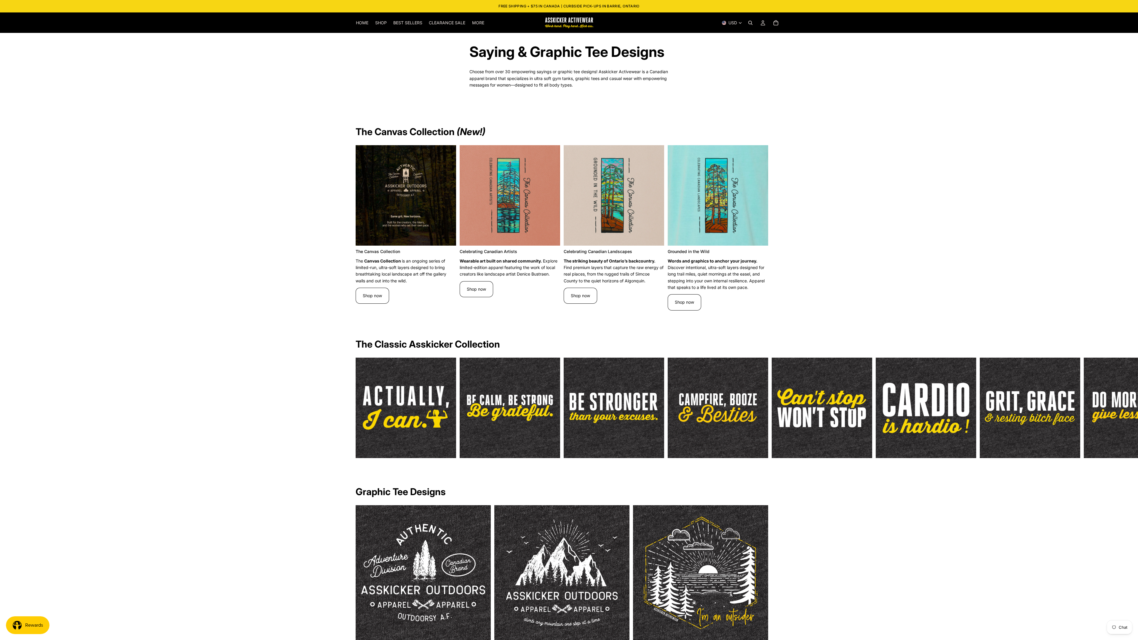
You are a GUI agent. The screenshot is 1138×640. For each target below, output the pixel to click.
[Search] (750, 22)
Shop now (372, 295)
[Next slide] (775, 227)
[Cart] (775, 22)
